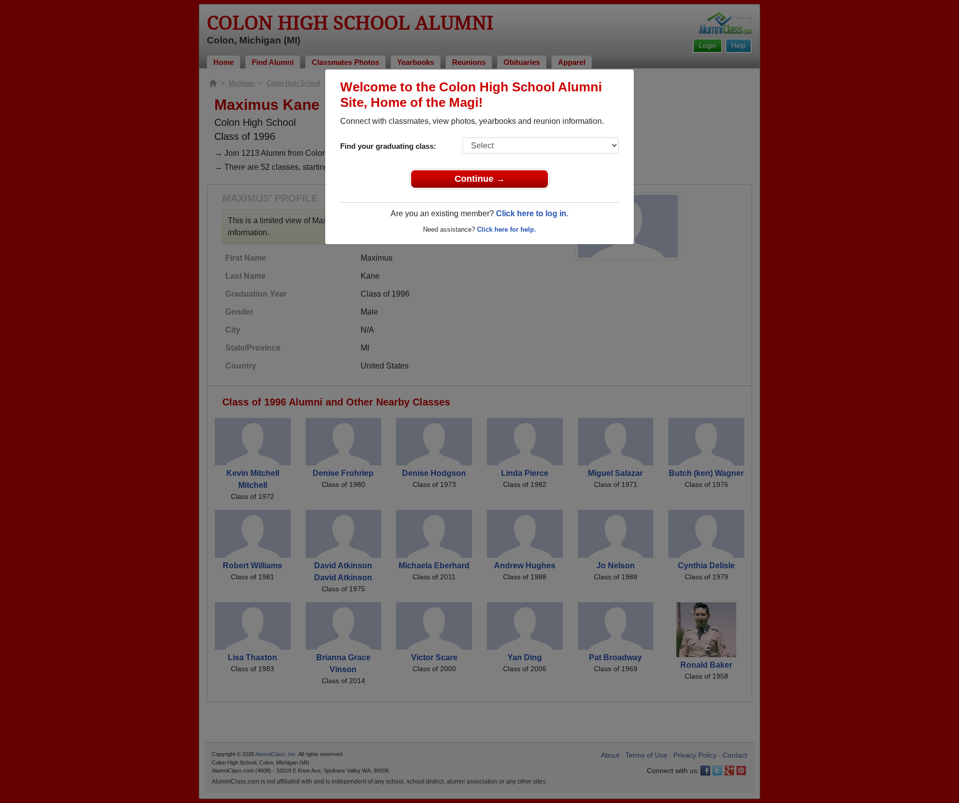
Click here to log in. (532, 213)
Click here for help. (506, 229)
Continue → (480, 179)
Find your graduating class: (388, 146)
